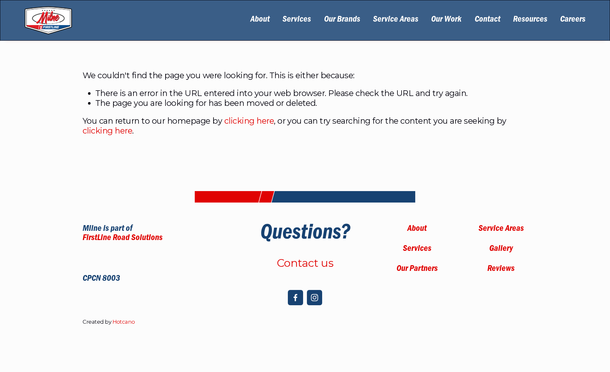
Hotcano (123, 322)
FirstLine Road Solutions (123, 238)
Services (296, 20)
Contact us (305, 263)
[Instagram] (314, 297)
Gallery (501, 249)
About (260, 20)
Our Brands (342, 20)
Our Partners (417, 269)
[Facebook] (295, 297)
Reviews (501, 269)
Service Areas (395, 20)
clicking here (249, 121)
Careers (573, 20)
